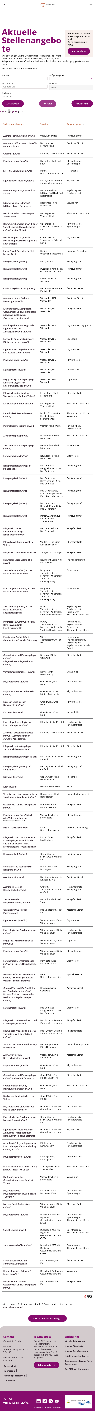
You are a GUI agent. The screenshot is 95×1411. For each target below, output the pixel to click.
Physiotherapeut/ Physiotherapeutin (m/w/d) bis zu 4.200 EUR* (19, 1193)
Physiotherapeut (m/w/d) (15, 161)
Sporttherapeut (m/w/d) (14, 1230)
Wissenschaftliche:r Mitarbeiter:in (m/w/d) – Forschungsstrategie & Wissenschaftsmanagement (19, 977)
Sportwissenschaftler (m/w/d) (17, 1245)
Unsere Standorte (74, 1346)
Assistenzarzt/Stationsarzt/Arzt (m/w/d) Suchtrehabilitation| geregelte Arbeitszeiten (18, 735)
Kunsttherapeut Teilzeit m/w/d (18, 403)
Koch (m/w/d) (9, 786)
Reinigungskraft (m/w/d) (15, 261)
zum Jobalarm (79, 51)
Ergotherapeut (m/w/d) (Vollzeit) (18, 180)
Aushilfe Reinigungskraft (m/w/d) (19, 135)
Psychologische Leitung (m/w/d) (18, 425)
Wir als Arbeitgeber (75, 1341)
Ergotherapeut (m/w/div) (15, 920)
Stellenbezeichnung (12, 124)
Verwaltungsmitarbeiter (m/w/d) (19, 671)
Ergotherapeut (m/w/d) (14, 369)
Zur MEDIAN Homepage (77, 1369)
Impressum (10, 1370)
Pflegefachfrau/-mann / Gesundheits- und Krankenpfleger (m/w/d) (19, 1284)
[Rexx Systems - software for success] (88, 1297)
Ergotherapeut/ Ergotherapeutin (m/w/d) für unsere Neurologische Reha (19, 963)
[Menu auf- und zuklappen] (90, 4)
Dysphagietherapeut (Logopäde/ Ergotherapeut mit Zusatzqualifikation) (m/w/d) (19, 328)
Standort (6, 75)
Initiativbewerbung (12, 1307)
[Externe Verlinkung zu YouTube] (56, 1401)
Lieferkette (10, 1380)
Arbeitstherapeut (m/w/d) (15, 435)
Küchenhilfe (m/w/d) (13, 712)
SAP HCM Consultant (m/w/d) (17, 170)
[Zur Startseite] (48, 4)
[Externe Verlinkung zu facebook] (44, 1401)
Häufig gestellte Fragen (77, 1356)
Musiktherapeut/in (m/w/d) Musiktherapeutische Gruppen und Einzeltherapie (20, 240)
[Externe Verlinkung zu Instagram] (50, 1401)
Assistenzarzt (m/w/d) (13, 877)
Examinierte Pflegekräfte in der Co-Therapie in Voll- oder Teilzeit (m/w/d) (20, 1033)
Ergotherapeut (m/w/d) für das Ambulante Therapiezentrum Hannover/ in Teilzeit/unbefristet (19, 1132)
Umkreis (53, 83)
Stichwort (6, 93)
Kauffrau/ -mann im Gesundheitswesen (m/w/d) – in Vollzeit (18, 1180)
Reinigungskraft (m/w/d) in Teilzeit (19, 756)
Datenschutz (10, 1366)
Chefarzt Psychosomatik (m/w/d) (19, 288)
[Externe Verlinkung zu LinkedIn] (38, 1401)
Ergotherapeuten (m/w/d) (15, 456)
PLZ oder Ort (8, 83)
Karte (49, 103)
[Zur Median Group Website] (17, 1401)
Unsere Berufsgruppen (77, 1351)
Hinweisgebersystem (15, 1375)
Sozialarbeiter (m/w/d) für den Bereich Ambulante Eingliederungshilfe (18, 609)
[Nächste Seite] (22, 111)
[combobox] (71, 87)
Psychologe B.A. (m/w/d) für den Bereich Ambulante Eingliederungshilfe (19, 624)
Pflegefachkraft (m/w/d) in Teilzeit (19, 552)
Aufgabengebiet (57, 75)
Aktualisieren (82, 103)
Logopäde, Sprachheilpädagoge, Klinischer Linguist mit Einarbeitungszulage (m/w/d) (18, 382)
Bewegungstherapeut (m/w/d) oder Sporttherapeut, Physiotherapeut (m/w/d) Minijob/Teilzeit (20, 226)
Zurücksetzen (12, 103)
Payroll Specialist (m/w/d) (15, 827)
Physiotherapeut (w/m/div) (16, 951)
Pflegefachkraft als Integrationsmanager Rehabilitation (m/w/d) (14, 531)
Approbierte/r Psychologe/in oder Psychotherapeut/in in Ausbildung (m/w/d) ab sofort (19, 1146)
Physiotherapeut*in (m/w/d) (17, 1156)
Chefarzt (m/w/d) (11, 153)
